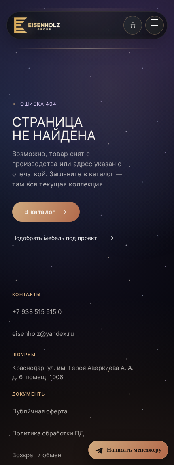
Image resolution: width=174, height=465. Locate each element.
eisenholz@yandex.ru (43, 333)
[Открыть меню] (154, 25)
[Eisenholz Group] (37, 25)
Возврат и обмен (37, 455)
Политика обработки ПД (48, 433)
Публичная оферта (39, 411)
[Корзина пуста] (132, 25)
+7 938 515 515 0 (37, 312)
